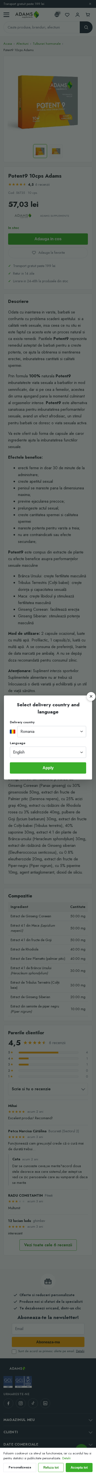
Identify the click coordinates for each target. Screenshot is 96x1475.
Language (17, 743)
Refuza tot (51, 1467)
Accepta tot (79, 1467)
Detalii (66, 1458)
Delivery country (22, 722)
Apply (48, 768)
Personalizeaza (20, 1467)
